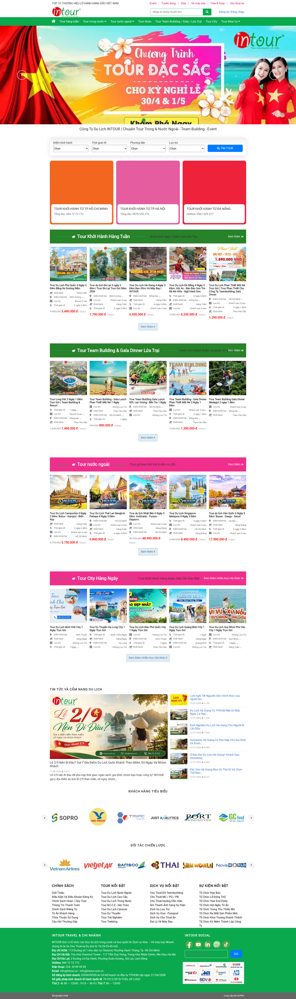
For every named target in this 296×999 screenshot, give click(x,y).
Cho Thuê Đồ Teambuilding (166, 892)
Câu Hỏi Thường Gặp (64, 921)
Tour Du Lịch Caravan (114, 909)
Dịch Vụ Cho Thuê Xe (163, 917)
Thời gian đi (99, 142)
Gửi (236, 953)
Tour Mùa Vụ (229, 21)
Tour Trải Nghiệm (111, 917)
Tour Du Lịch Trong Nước (116, 901)
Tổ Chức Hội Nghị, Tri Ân (214, 905)
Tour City (211, 21)
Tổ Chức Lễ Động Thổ (212, 897)
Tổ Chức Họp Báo (209, 892)
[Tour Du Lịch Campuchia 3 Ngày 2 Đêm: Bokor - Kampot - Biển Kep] (68, 492)
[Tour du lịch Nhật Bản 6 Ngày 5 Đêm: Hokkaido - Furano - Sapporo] (147, 492)
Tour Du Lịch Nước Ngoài (116, 892)
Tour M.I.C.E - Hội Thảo (115, 905)
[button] (274, 75)
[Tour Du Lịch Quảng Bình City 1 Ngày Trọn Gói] (187, 606)
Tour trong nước (93, 21)
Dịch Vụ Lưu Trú (160, 909)
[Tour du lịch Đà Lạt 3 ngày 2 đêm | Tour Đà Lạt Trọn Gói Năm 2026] (108, 264)
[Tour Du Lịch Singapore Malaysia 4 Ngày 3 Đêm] (187, 492)
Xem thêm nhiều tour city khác (222, 578)
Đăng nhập (237, 12)
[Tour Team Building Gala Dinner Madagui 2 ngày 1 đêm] (227, 378)
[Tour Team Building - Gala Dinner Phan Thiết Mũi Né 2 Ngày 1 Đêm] (187, 378)
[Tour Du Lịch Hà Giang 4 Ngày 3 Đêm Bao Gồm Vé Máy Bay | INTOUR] (147, 264)
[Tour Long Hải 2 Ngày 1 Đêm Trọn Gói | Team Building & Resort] (68, 378)
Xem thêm (234, 236)
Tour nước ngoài (121, 21)
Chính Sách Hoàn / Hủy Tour (69, 901)
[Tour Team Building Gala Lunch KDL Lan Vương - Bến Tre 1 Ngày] (147, 378)
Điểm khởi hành (62, 142)
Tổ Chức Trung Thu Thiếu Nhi (217, 909)
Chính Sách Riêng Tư (64, 909)
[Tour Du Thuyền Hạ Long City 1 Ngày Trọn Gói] (108, 606)
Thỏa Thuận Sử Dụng (65, 917)
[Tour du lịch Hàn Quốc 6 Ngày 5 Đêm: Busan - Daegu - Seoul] (227, 492)
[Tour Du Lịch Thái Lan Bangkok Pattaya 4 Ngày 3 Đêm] (108, 492)
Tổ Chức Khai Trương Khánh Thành (220, 917)
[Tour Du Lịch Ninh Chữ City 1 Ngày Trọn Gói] (68, 606)
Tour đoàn (144, 21)
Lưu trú (173, 142)
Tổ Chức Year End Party (213, 901)
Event (153, 3)
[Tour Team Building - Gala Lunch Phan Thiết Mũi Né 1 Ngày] (108, 378)
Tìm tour (227, 148)
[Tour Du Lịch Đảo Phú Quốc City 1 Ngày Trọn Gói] (147, 606)
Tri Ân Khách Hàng (63, 913)
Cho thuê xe (237, 3)
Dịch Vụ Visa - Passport (164, 913)
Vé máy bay (198, 3)
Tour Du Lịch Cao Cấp (114, 897)
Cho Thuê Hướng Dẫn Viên (166, 901)
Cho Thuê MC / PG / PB (164, 897)
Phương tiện (137, 142)
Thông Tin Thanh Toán (66, 905)
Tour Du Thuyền (110, 913)
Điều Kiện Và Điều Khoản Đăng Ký (72, 897)
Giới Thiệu (58, 892)
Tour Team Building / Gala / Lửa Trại (178, 21)
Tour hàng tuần (69, 21)
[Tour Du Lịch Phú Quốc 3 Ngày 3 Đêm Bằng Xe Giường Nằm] (68, 264)
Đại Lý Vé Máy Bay (161, 921)
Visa (183, 3)
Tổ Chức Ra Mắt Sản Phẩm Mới (218, 913)
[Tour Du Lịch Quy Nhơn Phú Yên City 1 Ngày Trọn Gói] (227, 606)
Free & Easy (218, 3)
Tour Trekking (109, 921)
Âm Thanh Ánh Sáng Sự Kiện (167, 905)
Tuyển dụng (169, 3)
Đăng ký (224, 12)
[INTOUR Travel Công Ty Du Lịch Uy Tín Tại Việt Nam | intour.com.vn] (53, 21)
